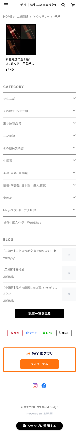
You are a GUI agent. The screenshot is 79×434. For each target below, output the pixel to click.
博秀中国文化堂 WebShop (22, 222)
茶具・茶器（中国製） (16, 173)
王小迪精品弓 (12, 123)
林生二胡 (9, 98)
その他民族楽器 (13, 148)
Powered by (35, 413)
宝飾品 (7, 198)
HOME (7, 16)
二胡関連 (23, 16)
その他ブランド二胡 (15, 111)
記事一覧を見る (39, 313)
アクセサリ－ (41, 16)
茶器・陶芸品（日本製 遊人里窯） (25, 185)
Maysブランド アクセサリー (22, 210)
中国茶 (7, 160)
